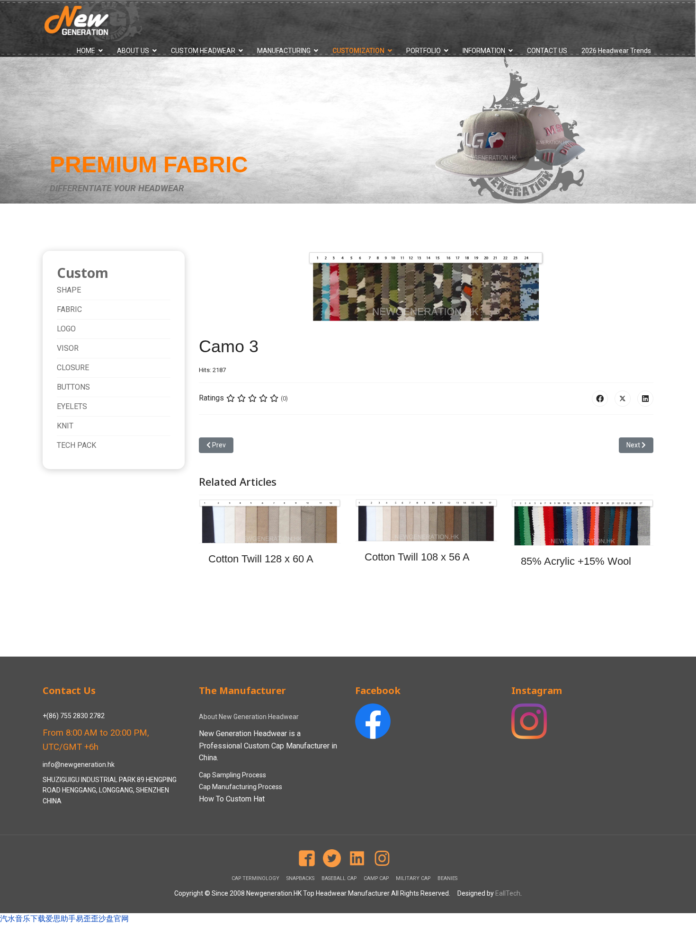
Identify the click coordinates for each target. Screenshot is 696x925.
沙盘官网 (113, 918)
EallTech (507, 893)
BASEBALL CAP (339, 878)
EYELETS (72, 406)
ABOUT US (133, 50)
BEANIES (447, 878)
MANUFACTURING (284, 50)
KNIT (65, 425)
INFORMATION (484, 50)
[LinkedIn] (645, 399)
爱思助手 (60, 918)
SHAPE (69, 289)
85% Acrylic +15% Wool (576, 561)
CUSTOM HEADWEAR (203, 50)
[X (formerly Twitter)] (623, 399)
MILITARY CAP (413, 878)
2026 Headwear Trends (616, 50)
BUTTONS (73, 386)
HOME (86, 50)
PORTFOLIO (423, 50)
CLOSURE (73, 367)
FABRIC (69, 309)
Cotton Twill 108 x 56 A (417, 557)
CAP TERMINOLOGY (255, 878)
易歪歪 (87, 918)
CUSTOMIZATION (358, 50)
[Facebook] (600, 399)
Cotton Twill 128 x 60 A (260, 559)
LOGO (66, 328)
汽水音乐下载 (22, 918)
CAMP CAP (376, 878)
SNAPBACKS (300, 878)
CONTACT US (547, 50)
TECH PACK (76, 445)
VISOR (68, 348)
